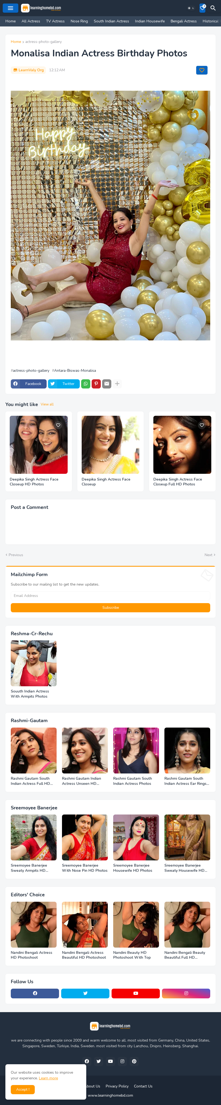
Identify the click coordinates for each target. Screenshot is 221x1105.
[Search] (214, 8)
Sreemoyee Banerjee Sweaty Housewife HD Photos (184, 868)
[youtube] (136, 993)
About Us (92, 1086)
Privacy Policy (117, 1086)
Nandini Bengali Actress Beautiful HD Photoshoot (84, 955)
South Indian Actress (111, 21)
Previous (16, 554)
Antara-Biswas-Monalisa (75, 371)
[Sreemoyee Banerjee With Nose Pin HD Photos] (85, 837)
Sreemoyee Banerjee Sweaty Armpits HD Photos (29, 868)
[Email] (106, 383)
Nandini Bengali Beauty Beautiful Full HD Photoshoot (184, 955)
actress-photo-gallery (43, 42)
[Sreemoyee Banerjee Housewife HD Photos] (136, 837)
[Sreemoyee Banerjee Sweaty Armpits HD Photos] (34, 837)
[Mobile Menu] (10, 8)
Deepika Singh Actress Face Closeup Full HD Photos (177, 482)
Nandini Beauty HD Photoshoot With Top (132, 955)
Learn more (48, 1078)
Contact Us (143, 1086)
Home (10, 21)
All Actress (31, 21)
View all (47, 404)
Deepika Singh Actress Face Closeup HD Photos (34, 482)
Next (208, 554)
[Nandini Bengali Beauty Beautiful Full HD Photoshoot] (187, 925)
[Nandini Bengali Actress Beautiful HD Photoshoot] (85, 925)
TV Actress (55, 21)
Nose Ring (79, 21)
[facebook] (35, 993)
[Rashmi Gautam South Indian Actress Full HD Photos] (34, 750)
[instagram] (186, 993)
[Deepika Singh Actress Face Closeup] (111, 445)
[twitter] (85, 993)
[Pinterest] (96, 383)
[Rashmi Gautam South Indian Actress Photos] (136, 750)
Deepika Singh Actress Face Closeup (106, 482)
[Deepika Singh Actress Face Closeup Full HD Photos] (182, 445)
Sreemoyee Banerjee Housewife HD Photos (132, 868)
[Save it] (202, 70)
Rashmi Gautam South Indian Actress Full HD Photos (30, 781)
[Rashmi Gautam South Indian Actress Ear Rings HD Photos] (187, 750)
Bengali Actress (184, 21)
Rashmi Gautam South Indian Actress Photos (132, 781)
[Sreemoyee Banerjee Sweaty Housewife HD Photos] (187, 837)
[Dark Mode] (191, 8)
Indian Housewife (150, 21)
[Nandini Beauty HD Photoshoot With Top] (136, 925)
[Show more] (117, 383)
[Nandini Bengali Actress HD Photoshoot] (34, 925)
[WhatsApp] (85, 383)
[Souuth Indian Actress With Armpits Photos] (34, 663)
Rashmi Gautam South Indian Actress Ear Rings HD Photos (185, 781)
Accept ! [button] (22, 1089)
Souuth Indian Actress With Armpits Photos (30, 694)
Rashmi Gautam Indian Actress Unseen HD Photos (81, 781)
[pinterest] (134, 1061)
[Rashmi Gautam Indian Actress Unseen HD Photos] (85, 750)
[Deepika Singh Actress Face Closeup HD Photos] (39, 445)
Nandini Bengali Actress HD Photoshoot (31, 955)
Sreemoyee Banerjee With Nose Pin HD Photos (85, 868)
